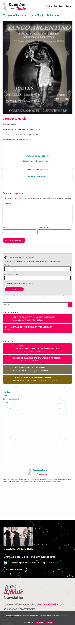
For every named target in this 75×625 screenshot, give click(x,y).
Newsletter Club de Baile (18, 549)
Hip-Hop (6, 392)
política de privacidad (27, 283)
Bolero (5, 402)
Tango (5, 395)
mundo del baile (48, 604)
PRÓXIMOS (36, 177)
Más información (64, 615)
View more (5, 619)
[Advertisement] (37, 438)
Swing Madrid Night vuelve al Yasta (36, 161)
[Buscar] (70, 304)
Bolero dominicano (11, 399)
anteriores (36, 169)
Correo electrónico (45, 228)
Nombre (6, 228)
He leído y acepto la (20, 283)
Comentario (7, 204)
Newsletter (14, 597)
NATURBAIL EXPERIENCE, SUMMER (39, 156)
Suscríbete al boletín (14, 569)
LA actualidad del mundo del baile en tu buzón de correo (30, 557)
